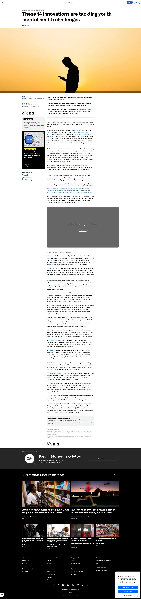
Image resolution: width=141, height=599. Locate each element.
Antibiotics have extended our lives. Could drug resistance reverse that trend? (45, 511)
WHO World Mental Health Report (72, 165)
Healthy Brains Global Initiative (72, 188)
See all (116, 474)
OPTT (49, 305)
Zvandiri (51, 403)
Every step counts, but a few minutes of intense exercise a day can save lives (93, 511)
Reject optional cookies (128, 587)
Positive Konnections (78, 317)
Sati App (50, 330)
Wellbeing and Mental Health (33, 10)
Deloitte (58, 192)
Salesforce (68, 184)
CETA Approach (56, 363)
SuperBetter (52, 350)
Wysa (50, 395)
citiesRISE (89, 186)
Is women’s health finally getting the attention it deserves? (81, 539)
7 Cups (61, 188)
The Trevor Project (54, 373)
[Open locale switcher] (2, 595)
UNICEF (83, 186)
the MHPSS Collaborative (71, 190)
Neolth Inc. (51, 268)
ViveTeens (52, 383)
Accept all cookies (128, 591)
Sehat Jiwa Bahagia (54, 340)
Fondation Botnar (58, 190)
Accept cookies (83, 230)
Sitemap (70, 592)
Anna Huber (25, 103)
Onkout (50, 280)
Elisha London (26, 97)
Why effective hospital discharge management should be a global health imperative (57, 540)
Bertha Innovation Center (84, 192)
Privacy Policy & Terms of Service (70, 589)
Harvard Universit (67, 192)
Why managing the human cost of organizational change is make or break (32, 540)
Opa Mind (51, 293)
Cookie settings (128, 595)
